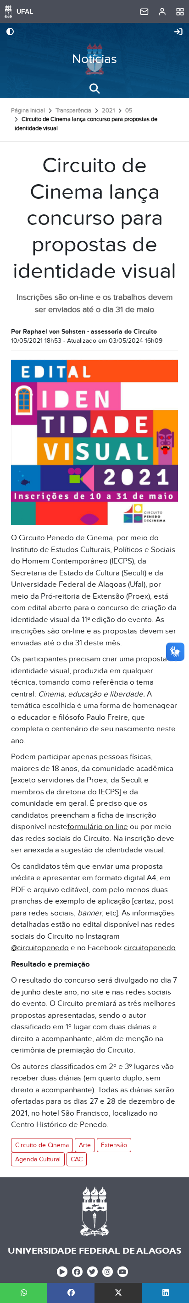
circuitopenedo (150, 947)
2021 (108, 110)
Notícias (94, 59)
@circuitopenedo (40, 947)
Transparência (73, 110)
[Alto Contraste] (10, 32)
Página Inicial (28, 110)
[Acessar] (178, 32)
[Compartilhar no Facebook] (70, 1293)
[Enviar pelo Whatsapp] (23, 1293)
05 (129, 110)
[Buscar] (94, 88)
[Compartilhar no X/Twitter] (118, 1293)
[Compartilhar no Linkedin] (165, 1293)
